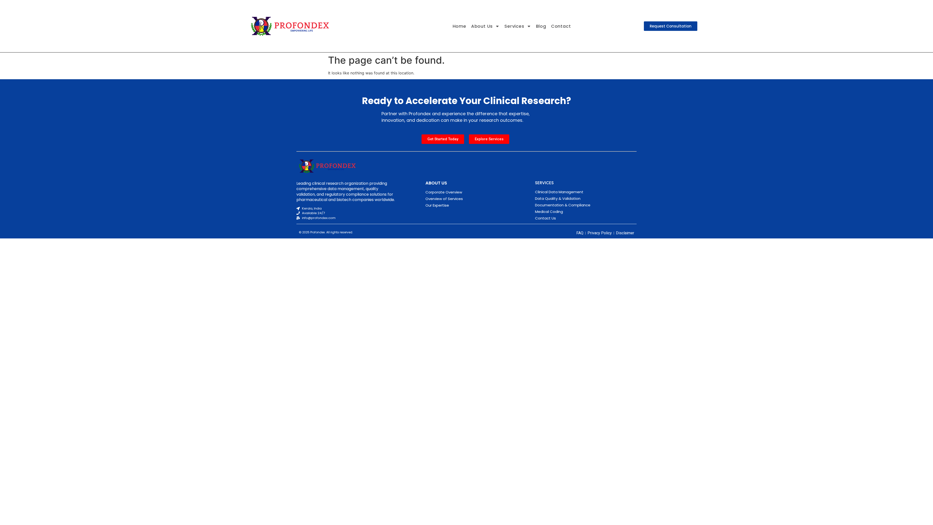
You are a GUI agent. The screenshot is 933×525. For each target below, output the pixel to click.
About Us (482, 26)
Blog (541, 26)
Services (514, 26)
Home (459, 26)
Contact (561, 26)
